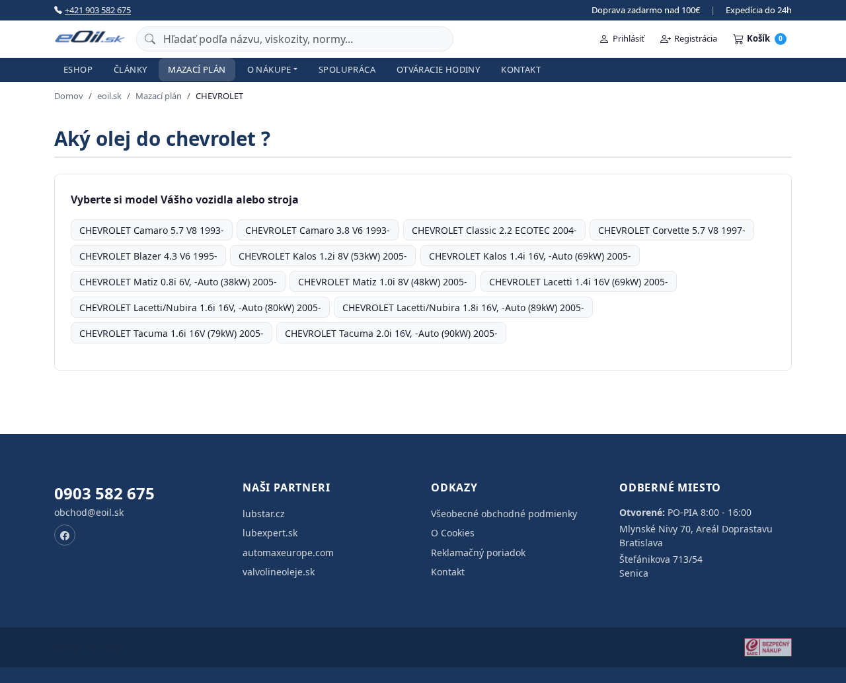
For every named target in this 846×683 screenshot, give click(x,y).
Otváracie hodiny (438, 69)
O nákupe (269, 69)
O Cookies (453, 532)
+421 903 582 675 (98, 10)
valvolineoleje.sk (279, 571)
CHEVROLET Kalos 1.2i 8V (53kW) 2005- (323, 256)
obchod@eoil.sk (89, 512)
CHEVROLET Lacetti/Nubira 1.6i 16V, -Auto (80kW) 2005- (200, 307)
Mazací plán (196, 69)
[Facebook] (64, 535)
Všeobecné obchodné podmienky (504, 513)
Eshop (78, 69)
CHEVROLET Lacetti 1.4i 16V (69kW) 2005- (578, 281)
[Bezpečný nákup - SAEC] (768, 647)
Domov (68, 96)
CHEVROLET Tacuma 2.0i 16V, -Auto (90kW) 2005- (391, 333)
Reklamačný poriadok (478, 552)
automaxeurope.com (288, 552)
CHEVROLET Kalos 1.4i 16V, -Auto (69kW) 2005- (530, 256)
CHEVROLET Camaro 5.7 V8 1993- (151, 230)
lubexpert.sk (270, 532)
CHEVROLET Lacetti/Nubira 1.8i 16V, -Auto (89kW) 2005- (463, 307)
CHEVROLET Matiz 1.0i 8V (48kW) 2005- (382, 281)
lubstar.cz (264, 513)
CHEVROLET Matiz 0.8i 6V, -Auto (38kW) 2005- (178, 281)
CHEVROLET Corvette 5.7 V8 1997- (672, 230)
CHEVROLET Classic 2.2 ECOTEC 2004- (494, 230)
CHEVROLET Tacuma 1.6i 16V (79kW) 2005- (171, 333)
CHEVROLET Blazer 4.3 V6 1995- (148, 256)
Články (130, 69)
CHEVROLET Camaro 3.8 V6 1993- (317, 230)
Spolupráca (347, 69)
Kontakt (521, 69)
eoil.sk (109, 96)
